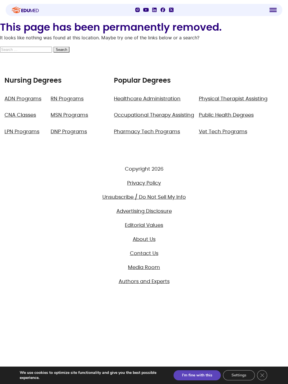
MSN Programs (69, 115)
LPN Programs (21, 131)
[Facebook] (162, 9)
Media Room (144, 267)
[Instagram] (137, 9)
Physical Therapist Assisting (233, 98)
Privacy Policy (144, 183)
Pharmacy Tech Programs (147, 131)
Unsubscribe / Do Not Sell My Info (144, 197)
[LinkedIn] (154, 9)
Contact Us (144, 253)
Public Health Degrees (226, 115)
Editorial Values (144, 225)
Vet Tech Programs (223, 131)
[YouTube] (146, 9)
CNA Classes (20, 115)
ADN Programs (22, 98)
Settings (238, 375)
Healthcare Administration (147, 98)
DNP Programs (69, 131)
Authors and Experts (144, 281)
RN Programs (67, 98)
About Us (144, 239)
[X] (171, 9)
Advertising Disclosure (144, 211)
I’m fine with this (197, 375)
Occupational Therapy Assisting (154, 115)
